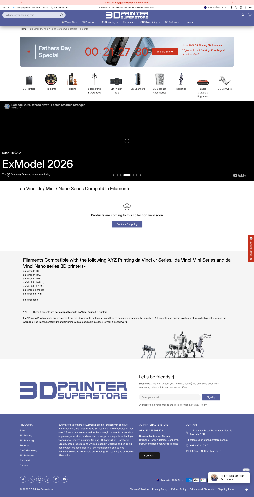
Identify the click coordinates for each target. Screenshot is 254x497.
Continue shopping (127, 224)
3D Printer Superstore (41, 489)
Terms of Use (181, 404)
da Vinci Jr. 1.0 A (32, 274)
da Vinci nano (30, 299)
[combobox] (34, 15)
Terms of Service (139, 489)
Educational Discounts (202, 489)
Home (23, 28)
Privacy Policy (160, 489)
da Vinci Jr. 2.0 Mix (33, 286)
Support (6, 7)
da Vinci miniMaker (33, 289)
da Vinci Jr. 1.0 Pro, (33, 282)
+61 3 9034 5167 (199, 445)
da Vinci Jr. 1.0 (31, 271)
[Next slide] (140, 175)
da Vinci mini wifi (32, 293)
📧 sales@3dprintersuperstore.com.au (30, 7)
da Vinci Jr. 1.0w (32, 278)
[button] (21, 2)
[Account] (243, 15)
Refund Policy (178, 489)
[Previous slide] (114, 175)
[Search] (61, 15)
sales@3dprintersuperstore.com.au (209, 439)
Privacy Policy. (199, 404)
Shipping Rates (226, 489)
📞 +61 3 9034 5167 (59, 7)
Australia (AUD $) (215, 7)
